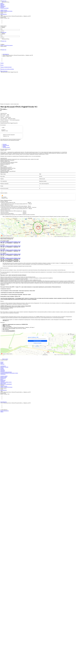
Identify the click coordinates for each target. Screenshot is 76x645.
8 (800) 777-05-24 (3, 10)
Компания (2, 363)
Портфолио (2, 381)
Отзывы (4, 146)
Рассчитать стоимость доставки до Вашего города (10, 241)
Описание (5, 144)
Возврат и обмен (3, 377)
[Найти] (3, 31)
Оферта (1, 411)
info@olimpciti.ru (3, 14)
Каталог (2, 361)
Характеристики (6, 145)
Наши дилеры (3, 383)
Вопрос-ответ (3, 380)
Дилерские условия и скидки (6, 382)
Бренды (1, 379)
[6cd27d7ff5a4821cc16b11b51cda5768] (48, 88)
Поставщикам (3, 378)
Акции (1, 362)
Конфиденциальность (4, 410)
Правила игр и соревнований (6, 384)
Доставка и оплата (6, 147)
